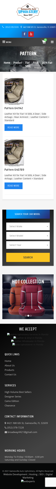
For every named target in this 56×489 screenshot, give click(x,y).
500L (36, 62)
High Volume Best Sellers (18, 391)
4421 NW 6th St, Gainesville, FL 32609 (39, 27)
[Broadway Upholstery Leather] (28, 11)
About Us (10, 365)
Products (9, 369)
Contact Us (10, 374)
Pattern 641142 (14, 108)
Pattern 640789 (14, 169)
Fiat (27, 62)
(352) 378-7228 (12, 27)
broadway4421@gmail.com (22, 432)
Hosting (33, 474)
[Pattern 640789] (14, 152)
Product (17, 62)
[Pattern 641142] (14, 91)
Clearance (10, 405)
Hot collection (28, 281)
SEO (41, 474)
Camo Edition (12, 401)
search (28, 257)
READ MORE (13, 127)
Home (7, 62)
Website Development (15, 474)
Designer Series (13, 396)
